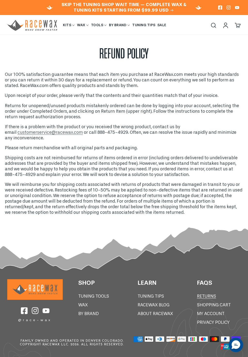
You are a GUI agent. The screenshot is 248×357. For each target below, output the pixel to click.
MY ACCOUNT (211, 313)
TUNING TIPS (151, 296)
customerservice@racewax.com (50, 132)
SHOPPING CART (214, 305)
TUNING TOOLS (93, 296)
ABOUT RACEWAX (155, 313)
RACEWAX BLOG (154, 305)
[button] (69, 25)
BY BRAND (88, 313)
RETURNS (206, 296)
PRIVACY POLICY (213, 322)
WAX (83, 305)
